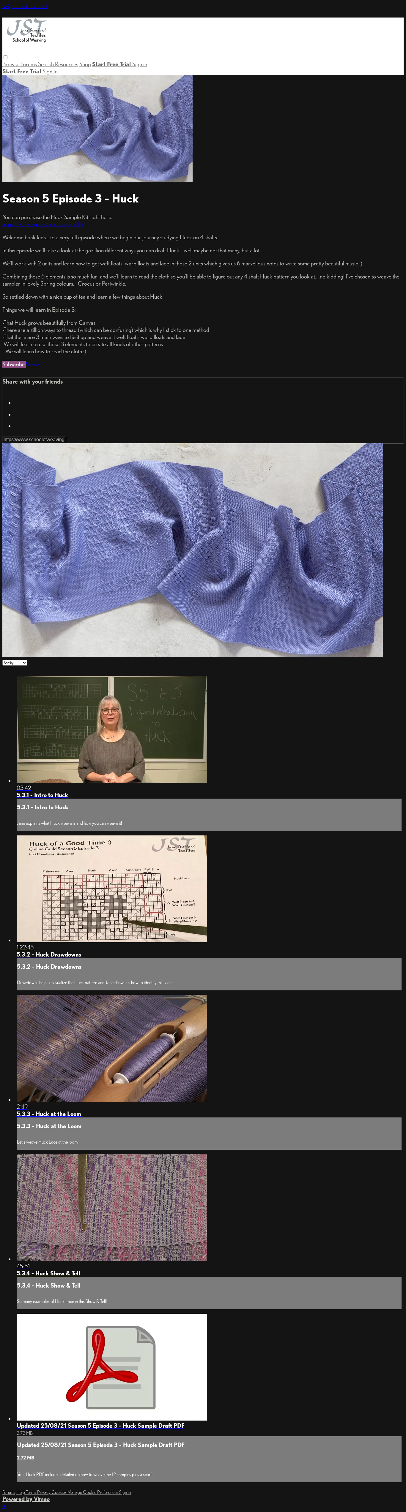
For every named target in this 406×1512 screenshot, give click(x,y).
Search (46, 64)
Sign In (50, 71)
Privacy (44, 1492)
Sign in (139, 64)
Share (32, 364)
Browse (11, 64)
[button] (5, 57)
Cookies (59, 1492)
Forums (29, 64)
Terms (31, 1492)
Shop (85, 64)
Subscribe (14, 364)
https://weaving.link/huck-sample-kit (43, 224)
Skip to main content (25, 6)
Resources (66, 64)
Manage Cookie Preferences (93, 1492)
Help (21, 1492)
